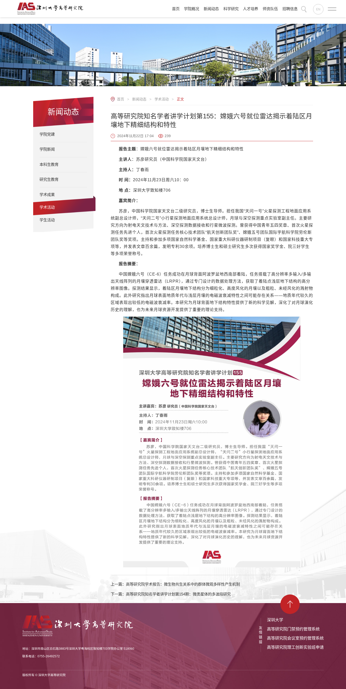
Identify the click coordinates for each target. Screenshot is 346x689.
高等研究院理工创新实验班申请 (295, 647)
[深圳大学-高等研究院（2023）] (51, 8)
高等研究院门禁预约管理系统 (293, 629)
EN (318, 9)
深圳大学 (275, 620)
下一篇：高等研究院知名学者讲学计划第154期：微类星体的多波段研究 (171, 594)
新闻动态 (139, 99)
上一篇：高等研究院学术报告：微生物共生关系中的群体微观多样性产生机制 (175, 584)
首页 (120, 99)
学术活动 (162, 99)
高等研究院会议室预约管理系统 (295, 638)
